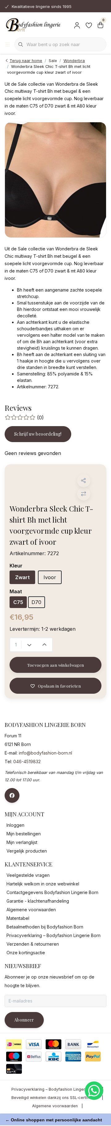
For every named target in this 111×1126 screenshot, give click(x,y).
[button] (83, 480)
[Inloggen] (77, 24)
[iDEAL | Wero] (14, 1044)
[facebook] (12, 795)
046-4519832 (27, 761)
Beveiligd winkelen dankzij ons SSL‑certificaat (54, 1097)
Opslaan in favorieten (59, 686)
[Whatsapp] (94, 1090)
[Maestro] (14, 1056)
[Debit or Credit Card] (14, 1069)
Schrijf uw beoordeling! (38, 434)
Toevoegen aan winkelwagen (55, 665)
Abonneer (24, 1020)
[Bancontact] (93, 1044)
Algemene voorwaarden (55, 1106)
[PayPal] (93, 1056)
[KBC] (53, 1056)
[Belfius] (34, 1056)
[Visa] (34, 1044)
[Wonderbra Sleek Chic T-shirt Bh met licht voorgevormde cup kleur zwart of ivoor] (55, 180)
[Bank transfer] (73, 1044)
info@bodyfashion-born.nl (45, 752)
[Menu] (8, 44)
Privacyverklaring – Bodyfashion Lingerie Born (54, 1089)
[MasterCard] (53, 1044)
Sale (53, 60)
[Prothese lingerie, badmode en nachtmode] (32, 25)
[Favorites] (89, 24)
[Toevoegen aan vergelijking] (83, 493)
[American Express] (73, 1056)
